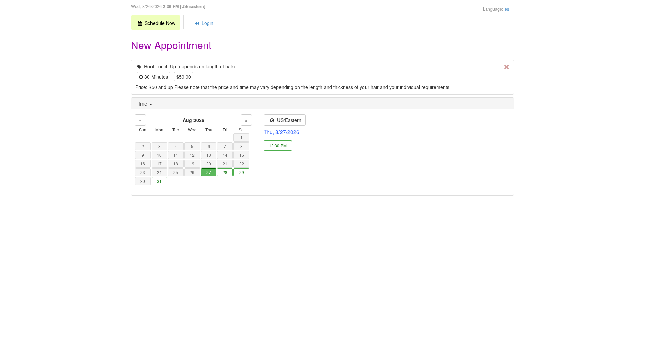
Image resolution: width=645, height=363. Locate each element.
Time (142, 103)
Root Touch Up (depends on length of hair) (189, 66)
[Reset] (507, 66)
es (507, 9)
